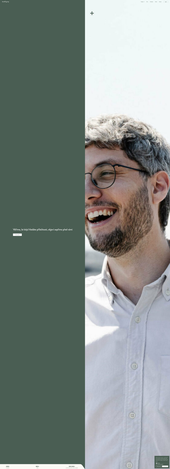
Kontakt (160, 1)
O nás (147, 1)
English (166, 1)
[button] (156, 463)
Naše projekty (17, 234)
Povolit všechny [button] (165, 466)
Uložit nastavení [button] (159, 466)
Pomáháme (151, 1)
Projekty (142, 1)
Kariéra (156, 1)
